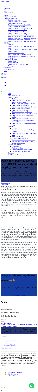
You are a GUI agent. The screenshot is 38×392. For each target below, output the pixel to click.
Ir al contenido (5, 1)
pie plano (25, 324)
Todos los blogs (5, 183)
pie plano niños (32, 324)
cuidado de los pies (16, 324)
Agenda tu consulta (19, 295)
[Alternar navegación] (1, 89)
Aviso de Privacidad (10, 345)
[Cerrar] (1, 91)
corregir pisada (6, 324)
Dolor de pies (5, 184)
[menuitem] (6, 15)
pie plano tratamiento (7, 326)
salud (17, 326)
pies (14, 326)
